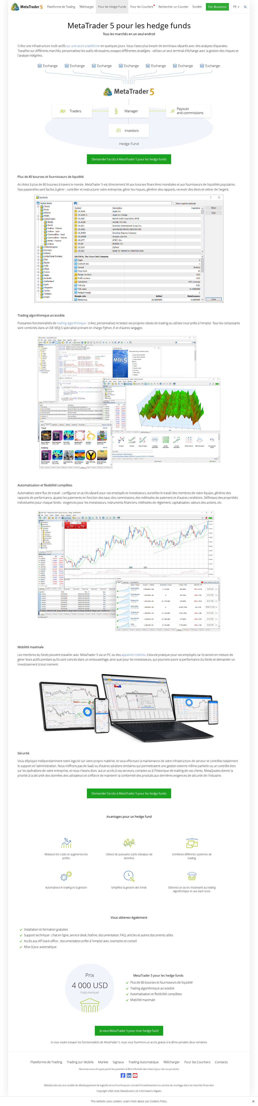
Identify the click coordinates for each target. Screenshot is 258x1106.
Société (197, 6)
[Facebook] (123, 1075)
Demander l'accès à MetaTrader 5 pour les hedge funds (129, 159)
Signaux (118, 1062)
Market (103, 1062)
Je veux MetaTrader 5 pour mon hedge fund (129, 1031)
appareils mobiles (133, 655)
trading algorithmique (71, 323)
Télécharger (86, 6)
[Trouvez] (245, 6)
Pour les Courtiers (141, 6)
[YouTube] (135, 1075)
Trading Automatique (143, 1062)
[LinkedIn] (129, 1075)
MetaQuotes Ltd (129, 1091)
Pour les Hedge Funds (112, 6)
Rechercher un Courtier (173, 6)
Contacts (221, 1062)
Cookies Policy (158, 1101)
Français (234, 6)
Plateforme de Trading (61, 6)
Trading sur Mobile (80, 1062)
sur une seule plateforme (83, 46)
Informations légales (150, 1091)
